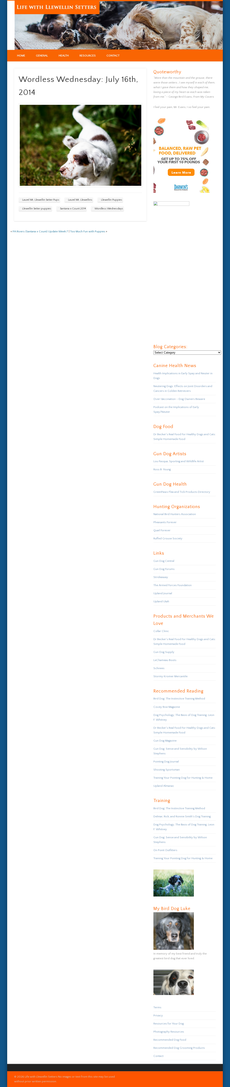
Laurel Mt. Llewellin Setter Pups (40, 199)
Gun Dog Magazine (165, 740)
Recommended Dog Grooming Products (179, 1047)
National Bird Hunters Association (174, 514)
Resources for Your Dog (168, 1023)
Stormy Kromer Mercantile (170, 676)
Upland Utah (161, 601)
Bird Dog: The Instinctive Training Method (179, 698)
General (42, 55)
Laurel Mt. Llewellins (80, 199)
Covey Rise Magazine (166, 706)
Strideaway (160, 577)
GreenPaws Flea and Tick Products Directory (181, 491)
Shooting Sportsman (166, 769)
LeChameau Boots (164, 660)
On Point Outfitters (165, 850)
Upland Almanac (163, 785)
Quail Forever (161, 530)
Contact (112, 55)
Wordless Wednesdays (109, 208)
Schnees (158, 668)
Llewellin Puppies (111, 199)
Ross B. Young (162, 469)
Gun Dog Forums (164, 569)
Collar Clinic (161, 631)
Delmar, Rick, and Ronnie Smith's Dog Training (182, 816)
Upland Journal (162, 593)
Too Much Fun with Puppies (87, 231)
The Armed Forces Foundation (172, 585)
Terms (157, 1007)
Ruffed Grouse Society (167, 538)
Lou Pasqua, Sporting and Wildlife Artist (178, 461)
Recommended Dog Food (169, 1039)
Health (64, 55)
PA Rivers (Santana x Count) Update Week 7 (40, 231)
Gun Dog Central (163, 561)
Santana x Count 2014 (73, 208)
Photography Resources (168, 1031)
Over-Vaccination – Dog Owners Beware (179, 399)
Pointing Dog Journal (166, 761)
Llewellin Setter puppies (36, 208)
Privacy (158, 1015)
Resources (88, 55)
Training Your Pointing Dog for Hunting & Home (182, 777)
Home (21, 55)
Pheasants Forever (165, 522)
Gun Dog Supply (163, 652)
